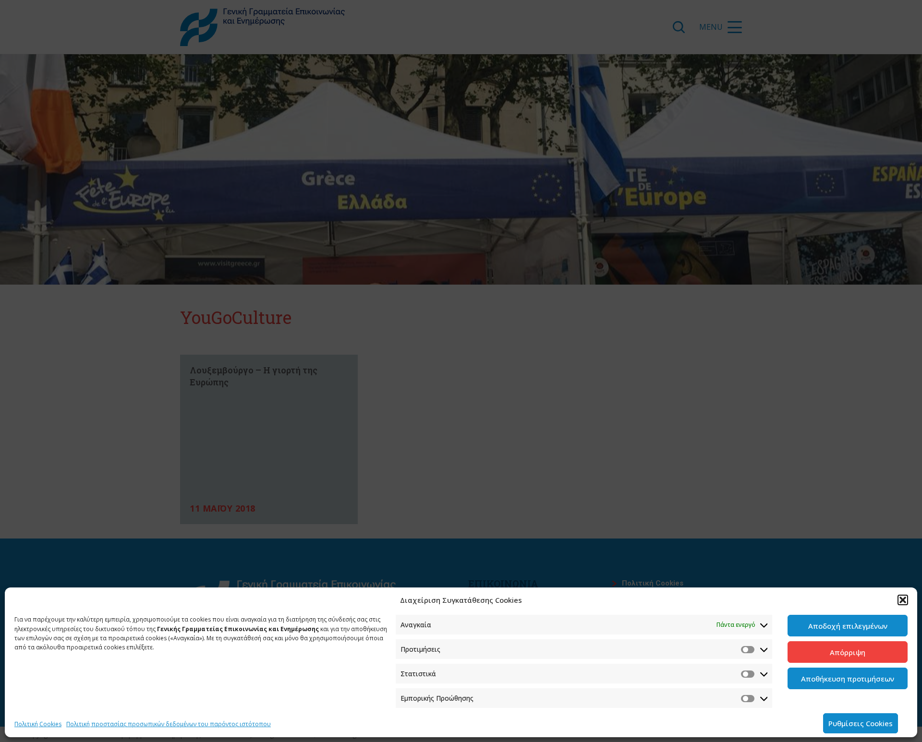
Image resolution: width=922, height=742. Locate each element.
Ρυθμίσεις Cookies (860, 723)
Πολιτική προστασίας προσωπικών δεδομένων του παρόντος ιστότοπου (168, 724)
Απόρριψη (847, 652)
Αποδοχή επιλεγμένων (847, 626)
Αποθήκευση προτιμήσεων (847, 678)
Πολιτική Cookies (37, 724)
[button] (903, 600)
